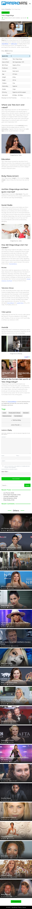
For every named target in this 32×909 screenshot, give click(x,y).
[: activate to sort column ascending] (21, 56)
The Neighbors (13, 264)
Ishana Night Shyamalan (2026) (12, 494)
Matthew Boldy (17, 420)
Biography (8, 9)
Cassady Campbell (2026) (10, 496)
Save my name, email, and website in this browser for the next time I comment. (17, 467)
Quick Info (5, 56)
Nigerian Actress (7, 416)
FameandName (12, 401)
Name (3, 455)
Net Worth (26, 412)
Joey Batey (4, 43)
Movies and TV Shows (14, 412)
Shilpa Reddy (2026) (8, 500)
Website (3, 460)
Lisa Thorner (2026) (8, 493)
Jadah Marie (20, 303)
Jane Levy (14, 43)
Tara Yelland (10, 303)
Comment (3, 437)
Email (17, 455)
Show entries (7, 51)
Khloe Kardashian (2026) (10, 498)
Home (2, 9)
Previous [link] (23, 98)
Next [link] (28, 98)
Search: (8, 53)
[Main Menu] (26, 3)
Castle (4, 412)
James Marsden (15, 425)
